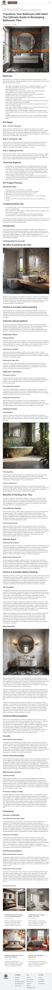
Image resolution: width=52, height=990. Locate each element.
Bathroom (9, 8)
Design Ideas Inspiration (18, 8)
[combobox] (33, 3)
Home (4, 8)
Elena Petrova (7, 24)
